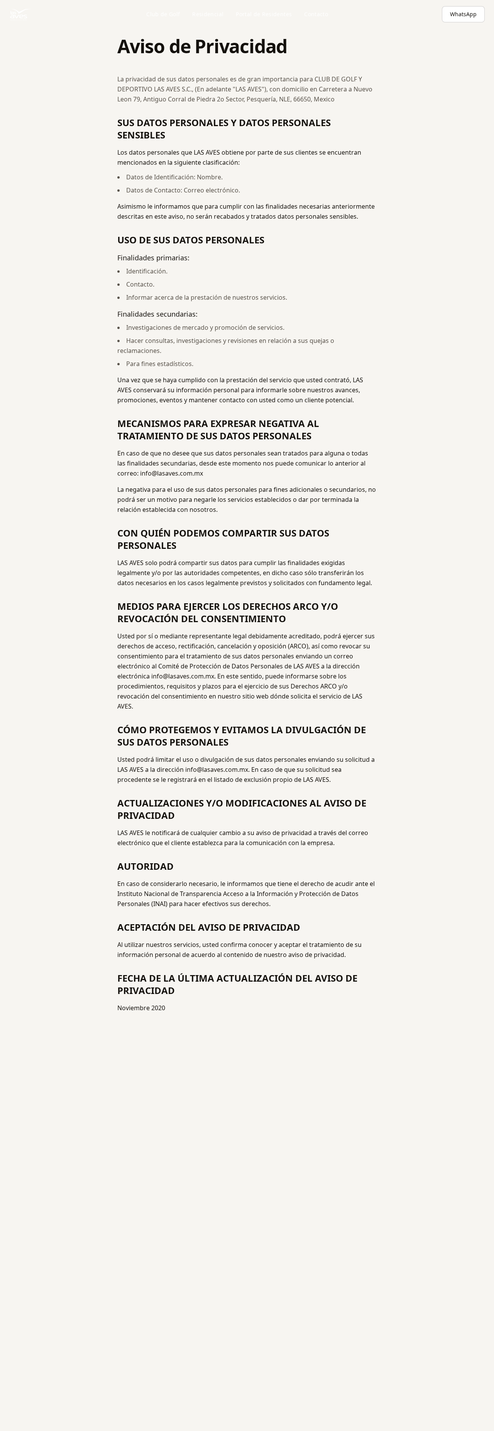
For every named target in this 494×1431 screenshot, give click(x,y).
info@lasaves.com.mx (171, 473)
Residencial (207, 14)
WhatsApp (463, 14)
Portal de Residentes (264, 14)
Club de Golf (163, 14)
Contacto (316, 14)
